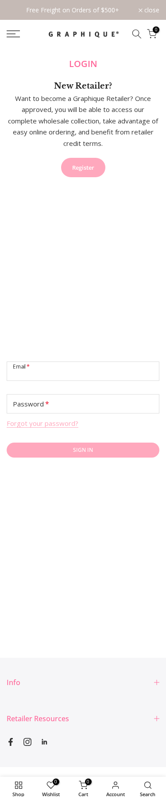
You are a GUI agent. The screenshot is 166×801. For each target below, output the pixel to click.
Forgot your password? (42, 423)
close (151, 10)
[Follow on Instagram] (27, 742)
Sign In (83, 450)
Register (83, 167)
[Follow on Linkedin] (44, 742)
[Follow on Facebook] (11, 742)
